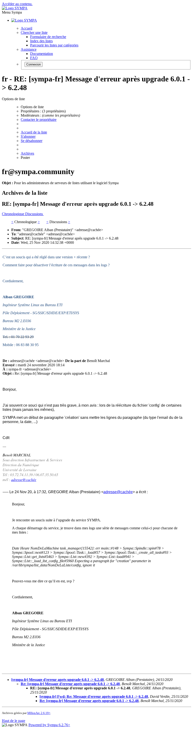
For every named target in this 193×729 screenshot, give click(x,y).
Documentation (41, 54)
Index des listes (41, 41)
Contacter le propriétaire (38, 120)
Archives (27, 153)
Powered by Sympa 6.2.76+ (49, 725)
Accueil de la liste (34, 132)
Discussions (34, 214)
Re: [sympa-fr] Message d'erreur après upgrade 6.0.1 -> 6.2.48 (70, 684)
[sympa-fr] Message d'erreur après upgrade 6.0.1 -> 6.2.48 (57, 680)
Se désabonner (31, 141)
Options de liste (32, 107)
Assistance (28, 49)
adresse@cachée (23, 479)
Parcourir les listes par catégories (54, 45)
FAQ (34, 58)
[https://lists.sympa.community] (15, 8)
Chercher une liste (34, 32)
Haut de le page (13, 721)
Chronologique (13, 214)
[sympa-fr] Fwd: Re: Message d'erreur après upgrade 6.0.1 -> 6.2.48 (94, 696)
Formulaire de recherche (48, 37)
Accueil (26, 28)
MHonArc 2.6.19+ (38, 713)
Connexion (33, 64)
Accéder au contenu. (17, 4)
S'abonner (28, 136)
